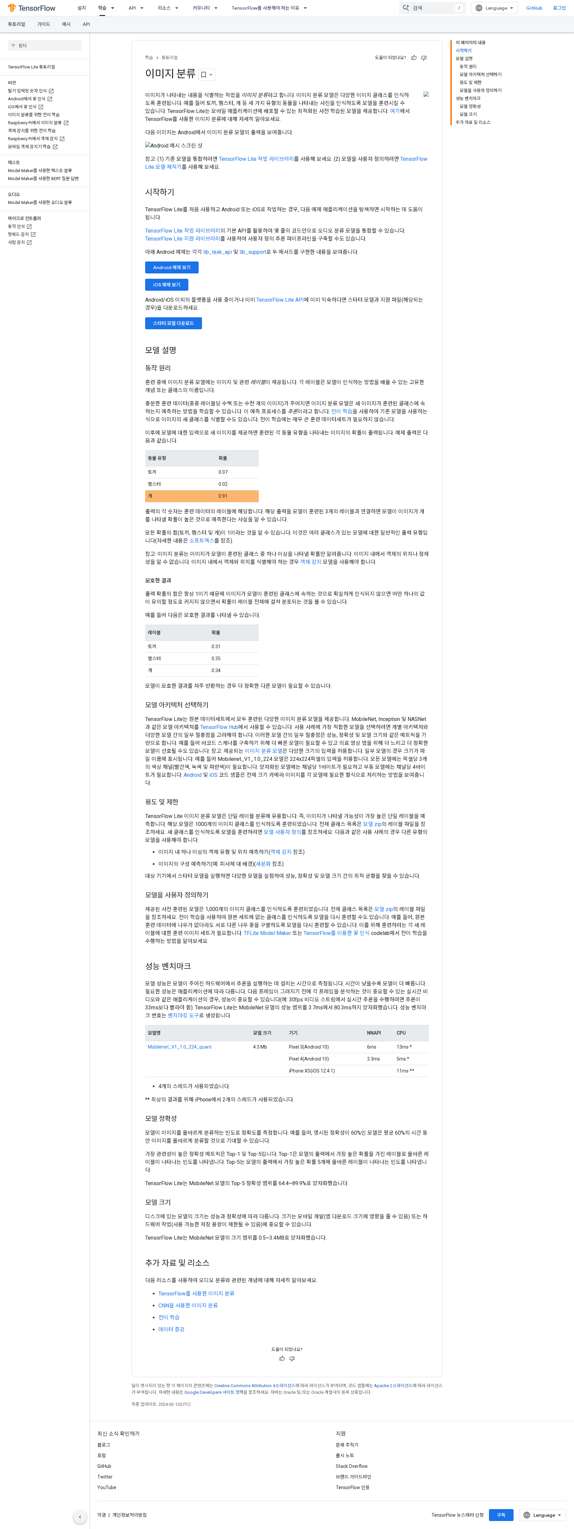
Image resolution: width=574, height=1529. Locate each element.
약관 (101, 1515)
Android (193, 775)
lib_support (252, 252)
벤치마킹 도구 (183, 1015)
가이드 (43, 24)
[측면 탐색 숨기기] (80, 1517)
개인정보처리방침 (129, 1515)
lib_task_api (217, 252)
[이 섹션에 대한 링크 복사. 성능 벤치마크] (197, 967)
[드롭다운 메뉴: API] (144, 8)
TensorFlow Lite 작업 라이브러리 (256, 159)
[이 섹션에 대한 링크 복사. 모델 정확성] (183, 1119)
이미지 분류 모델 (263, 751)
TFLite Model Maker (267, 933)
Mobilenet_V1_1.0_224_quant (180, 1047)
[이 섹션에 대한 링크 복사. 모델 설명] (183, 351)
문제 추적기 (347, 1445)
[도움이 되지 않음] (424, 58)
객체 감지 (311, 562)
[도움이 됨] (414, 58)
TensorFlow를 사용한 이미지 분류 (196, 1293)
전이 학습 (341, 411)
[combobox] (432, 8)
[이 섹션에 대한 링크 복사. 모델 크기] (177, 1203)
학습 (102, 8)
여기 (395, 111)
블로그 (103, 1445)
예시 (66, 24)
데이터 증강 (171, 1329)
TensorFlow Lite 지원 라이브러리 (182, 239)
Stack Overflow (352, 1466)
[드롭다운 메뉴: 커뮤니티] (218, 8)
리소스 (164, 8)
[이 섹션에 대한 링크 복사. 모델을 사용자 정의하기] (215, 896)
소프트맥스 (201, 541)
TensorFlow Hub (219, 727)
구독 (501, 1515)
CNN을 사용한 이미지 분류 (188, 1305)
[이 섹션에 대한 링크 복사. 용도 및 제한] (185, 803)
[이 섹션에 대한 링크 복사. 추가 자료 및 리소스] (216, 1264)
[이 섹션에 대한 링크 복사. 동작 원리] (177, 369)
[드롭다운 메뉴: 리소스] (179, 8)
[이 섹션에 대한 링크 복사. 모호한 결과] (178, 581)
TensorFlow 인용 (353, 1487)
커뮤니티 (201, 8)
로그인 (559, 8)
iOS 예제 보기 (166, 285)
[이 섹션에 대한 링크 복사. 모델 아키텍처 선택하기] (215, 706)
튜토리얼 (16, 24)
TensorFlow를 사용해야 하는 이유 (265, 8)
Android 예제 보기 (172, 267)
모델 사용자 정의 (282, 832)
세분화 (263, 864)
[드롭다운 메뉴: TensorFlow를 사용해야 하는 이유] (307, 8)
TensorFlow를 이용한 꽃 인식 (337, 933)
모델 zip (372, 824)
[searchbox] (44, 45)
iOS (213, 775)
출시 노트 (345, 1455)
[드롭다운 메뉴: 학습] (115, 8)
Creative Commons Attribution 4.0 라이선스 (254, 1385)
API (132, 8)
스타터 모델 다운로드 (173, 323)
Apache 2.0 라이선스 (393, 1385)
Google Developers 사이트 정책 (213, 1392)
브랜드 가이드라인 (353, 1476)
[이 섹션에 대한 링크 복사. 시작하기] (181, 193)
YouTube (106, 1487)
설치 (81, 8)
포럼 (101, 1455)
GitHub (534, 8)
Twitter (105, 1476)
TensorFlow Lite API (280, 300)
